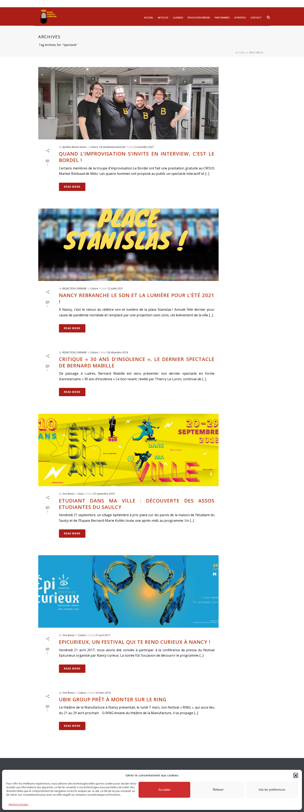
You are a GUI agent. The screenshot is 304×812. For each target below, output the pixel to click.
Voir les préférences (272, 789)
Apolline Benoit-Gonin (74, 147)
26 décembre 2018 (117, 352)
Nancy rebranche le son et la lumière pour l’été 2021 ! (136, 298)
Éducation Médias (199, 17)
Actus (81, 493)
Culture (94, 147)
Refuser (218, 789)
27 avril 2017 (102, 635)
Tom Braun (68, 493)
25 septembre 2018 (104, 493)
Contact (256, 17)
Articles (163, 17)
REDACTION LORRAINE (74, 288)
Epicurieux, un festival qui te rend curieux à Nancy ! (135, 641)
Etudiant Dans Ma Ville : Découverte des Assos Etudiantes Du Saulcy (136, 503)
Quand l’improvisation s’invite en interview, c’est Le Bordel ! (136, 156)
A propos (240, 17)
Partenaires (222, 17)
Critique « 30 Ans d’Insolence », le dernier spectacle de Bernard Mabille (136, 362)
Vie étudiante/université (112, 147)
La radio (178, 17)
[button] (296, 775)
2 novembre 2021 (144, 147)
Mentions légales (18, 804)
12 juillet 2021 (115, 288)
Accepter (164, 789)
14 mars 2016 (103, 692)
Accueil (148, 17)
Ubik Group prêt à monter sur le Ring (112, 699)
